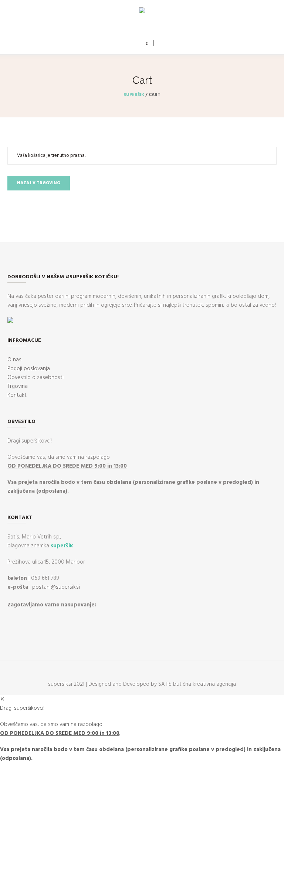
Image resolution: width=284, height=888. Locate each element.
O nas (14, 359)
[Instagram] (147, 28)
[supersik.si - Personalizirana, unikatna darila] (142, 11)
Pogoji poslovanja (28, 368)
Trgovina (17, 386)
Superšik (134, 95)
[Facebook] (136, 28)
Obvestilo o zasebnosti (35, 377)
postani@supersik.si (56, 587)
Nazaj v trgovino (38, 183)
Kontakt (17, 395)
